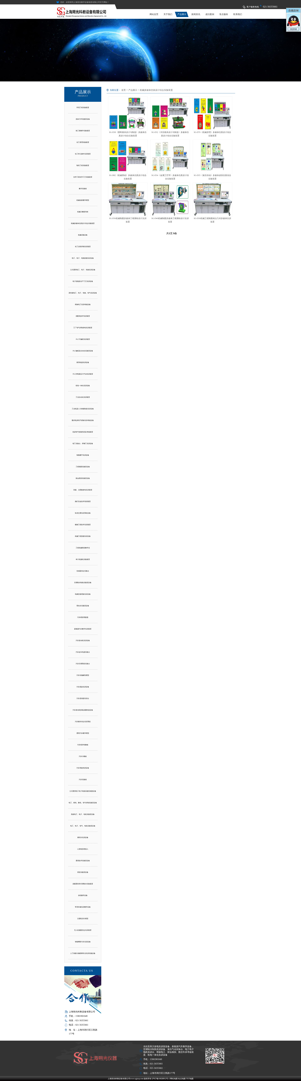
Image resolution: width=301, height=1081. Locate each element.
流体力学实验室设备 (83, 119)
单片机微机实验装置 (83, 559)
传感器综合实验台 (83, 571)
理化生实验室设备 (83, 606)
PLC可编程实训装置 (83, 339)
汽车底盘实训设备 (83, 687)
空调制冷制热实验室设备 (82, 582)
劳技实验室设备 (82, 872)
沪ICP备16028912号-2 (161, 1079)
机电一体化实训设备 (83, 385)
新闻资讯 (195, 14)
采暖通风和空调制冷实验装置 (83, 884)
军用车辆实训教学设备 (83, 907)
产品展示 (181, 14)
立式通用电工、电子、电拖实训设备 (82, 270)
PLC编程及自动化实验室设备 (83, 351)
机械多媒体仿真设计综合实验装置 (83, 223)
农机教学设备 (82, 895)
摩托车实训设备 (82, 837)
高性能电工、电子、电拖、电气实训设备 (83, 293)
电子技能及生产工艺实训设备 (83, 281)
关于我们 (168, 14)
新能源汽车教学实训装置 (82, 629)
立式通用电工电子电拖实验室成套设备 (82, 791)
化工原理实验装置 (83, 142)
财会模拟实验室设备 (83, 478)
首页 (123, 90)
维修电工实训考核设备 (83, 304)
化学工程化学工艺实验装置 (82, 177)
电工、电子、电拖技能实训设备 (83, 258)
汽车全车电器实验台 (83, 652)
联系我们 (237, 14)
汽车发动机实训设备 (83, 640)
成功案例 (209, 14)
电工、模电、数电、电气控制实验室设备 (83, 803)
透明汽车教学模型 (83, 733)
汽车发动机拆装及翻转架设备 (83, 710)
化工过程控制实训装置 (83, 246)
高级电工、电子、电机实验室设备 (83, 814)
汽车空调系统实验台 (83, 664)
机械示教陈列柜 (82, 212)
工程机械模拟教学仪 (83, 548)
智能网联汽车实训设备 (83, 942)
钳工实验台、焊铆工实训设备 (83, 443)
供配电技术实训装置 (83, 316)
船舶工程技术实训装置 (83, 524)
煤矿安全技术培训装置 (83, 501)
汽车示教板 (83, 756)
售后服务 (223, 14)
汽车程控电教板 (82, 745)
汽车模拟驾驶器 (82, 617)
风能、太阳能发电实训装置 (82, 490)
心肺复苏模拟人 (82, 849)
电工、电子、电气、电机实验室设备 (82, 826)
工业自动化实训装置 (83, 397)
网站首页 (154, 14)
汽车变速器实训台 (83, 698)
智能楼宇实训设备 (83, 455)
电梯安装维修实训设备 (83, 594)
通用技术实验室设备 (83, 860)
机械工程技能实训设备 (83, 536)
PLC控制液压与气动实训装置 (83, 374)
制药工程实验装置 (83, 165)
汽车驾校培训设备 (83, 768)
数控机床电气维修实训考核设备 (83, 420)
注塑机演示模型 (82, 918)
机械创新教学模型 (83, 200)
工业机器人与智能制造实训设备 (83, 409)
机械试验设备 (82, 235)
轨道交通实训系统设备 (83, 513)
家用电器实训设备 (83, 362)
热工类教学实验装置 (83, 131)
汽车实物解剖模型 (83, 675)
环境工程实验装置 (83, 107)
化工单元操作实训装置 (83, 154)
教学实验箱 (83, 188)
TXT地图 (189, 1079)
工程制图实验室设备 (83, 467)
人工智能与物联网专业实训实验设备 (82, 953)
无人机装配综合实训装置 (82, 930)
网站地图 (174, 1079)
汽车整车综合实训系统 (83, 721)
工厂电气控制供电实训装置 (82, 327)
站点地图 (182, 1079)
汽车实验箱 (83, 779)
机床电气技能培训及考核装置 (83, 432)
